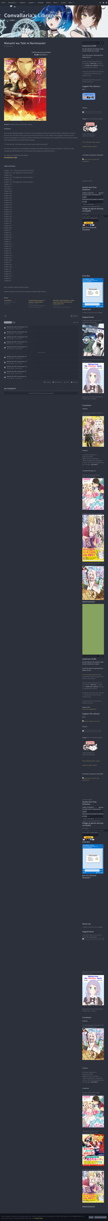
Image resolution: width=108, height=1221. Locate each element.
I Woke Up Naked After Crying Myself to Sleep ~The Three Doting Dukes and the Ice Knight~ (93, 462)
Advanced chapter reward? (89, 146)
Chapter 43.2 (8, 216)
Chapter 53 (7, 248)
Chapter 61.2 (8, 276)
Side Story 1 (8, 186)
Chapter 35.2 (8, 175)
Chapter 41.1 (8, 205)
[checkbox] (103, 2)
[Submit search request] (102, 43)
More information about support (91, 142)
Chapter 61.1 (8, 274)
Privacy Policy (38, 1218)
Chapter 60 (7, 271)
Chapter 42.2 (8, 212)
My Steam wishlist (87, 181)
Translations (12, 3)
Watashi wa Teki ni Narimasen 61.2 (17, 366)
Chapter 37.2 (8, 184)
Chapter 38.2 (8, 193)
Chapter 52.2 (8, 246)
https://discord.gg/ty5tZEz (89, 709)
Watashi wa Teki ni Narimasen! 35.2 (17, 327)
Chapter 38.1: (8, 191)
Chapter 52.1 (8, 244)
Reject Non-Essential (100, 1217)
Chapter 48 (7, 232)
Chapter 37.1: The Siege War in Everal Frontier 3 (19, 182)
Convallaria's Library (30, 15)
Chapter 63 (7, 281)
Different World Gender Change (91, 475)
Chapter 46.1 (8, 225)
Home (3, 3)
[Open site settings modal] (106, 2)
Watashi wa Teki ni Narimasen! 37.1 (17, 347)
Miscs (70, 3)
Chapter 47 (7, 230)
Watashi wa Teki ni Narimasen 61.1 (17, 361)
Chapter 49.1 (8, 235)
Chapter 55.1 (8, 253)
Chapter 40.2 (8, 203)
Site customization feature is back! (91, 674)
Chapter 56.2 (8, 260)
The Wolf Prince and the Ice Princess (92, 513)
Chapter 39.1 (8, 196)
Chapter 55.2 (8, 255)
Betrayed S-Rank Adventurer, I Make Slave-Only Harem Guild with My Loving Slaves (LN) (63, 302)
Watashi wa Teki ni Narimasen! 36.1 (17, 332)
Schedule (41, 3)
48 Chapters (8, 322)
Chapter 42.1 (8, 209)
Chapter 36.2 (8, 180)
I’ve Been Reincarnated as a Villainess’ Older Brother (37, 301)
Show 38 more (41, 352)
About (55, 3)
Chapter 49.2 (8, 237)
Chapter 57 (7, 262)
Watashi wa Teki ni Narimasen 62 (16, 371)
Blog (14, 322)
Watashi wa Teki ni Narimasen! (90, 458)
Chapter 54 (7, 251)
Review (48, 3)
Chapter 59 (7, 269)
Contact (63, 3)
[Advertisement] (93, 629)
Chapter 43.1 (8, 214)
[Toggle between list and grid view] (74, 322)
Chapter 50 (7, 239)
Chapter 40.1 (8, 200)
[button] (74, 316)
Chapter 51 (7, 242)
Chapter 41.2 (8, 207)
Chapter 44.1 (8, 219)
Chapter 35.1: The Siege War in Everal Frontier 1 (19, 173)
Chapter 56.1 (8, 258)
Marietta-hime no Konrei (89, 477)
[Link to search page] (100, 2)
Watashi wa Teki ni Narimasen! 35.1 (17, 342)
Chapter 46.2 (8, 228)
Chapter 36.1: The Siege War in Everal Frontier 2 (19, 177)
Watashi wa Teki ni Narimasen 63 (16, 376)
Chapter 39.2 (8, 198)
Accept (91, 1217)
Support (31, 3)
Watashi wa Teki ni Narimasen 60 (16, 356)
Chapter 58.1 (8, 264)
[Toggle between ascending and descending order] (77, 322)
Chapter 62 (7, 278)
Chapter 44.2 (8, 221)
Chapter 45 (7, 223)
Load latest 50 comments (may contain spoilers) (41, 393)
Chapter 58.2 (8, 267)
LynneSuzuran (9, 46)
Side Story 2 (7, 189)
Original (22, 3)
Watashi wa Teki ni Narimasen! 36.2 (17, 337)
